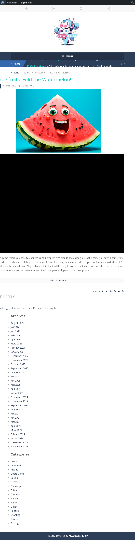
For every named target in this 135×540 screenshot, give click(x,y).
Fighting (15, 498)
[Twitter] (106, 291)
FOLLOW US (109, 8)
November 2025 (19, 360)
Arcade (14, 469)
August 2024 (17, 409)
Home (16, 73)
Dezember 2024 (19, 397)
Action (27, 73)
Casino (14, 477)
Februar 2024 (18, 434)
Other (14, 506)
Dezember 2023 (19, 442)
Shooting (15, 514)
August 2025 (17, 372)
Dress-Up (16, 486)
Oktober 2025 (18, 364)
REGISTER (54, 8)
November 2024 (19, 401)
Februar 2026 (18, 347)
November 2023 (19, 446)
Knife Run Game (36, 63)
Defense (15, 481)
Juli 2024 (15, 413)
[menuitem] (3, 2)
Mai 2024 (16, 421)
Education (16, 494)
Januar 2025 (17, 393)
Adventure (16, 465)
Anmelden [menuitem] (12, 2)
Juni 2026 (15, 331)
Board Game (17, 473)
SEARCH (81, 8)
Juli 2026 (15, 327)
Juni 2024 (15, 417)
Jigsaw (14, 502)
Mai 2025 (16, 384)
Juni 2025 (15, 380)
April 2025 (16, 388)
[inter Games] (67, 30)
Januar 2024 (17, 438)
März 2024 (16, 430)
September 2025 (19, 368)
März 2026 (16, 343)
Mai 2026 (16, 335)
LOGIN (26, 8)
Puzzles (15, 510)
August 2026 (17, 323)
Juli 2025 (15, 376)
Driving (14, 490)
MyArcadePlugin (78, 535)
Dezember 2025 (19, 355)
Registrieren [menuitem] (26, 2)
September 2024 (19, 405)
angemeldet (10, 308)
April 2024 (16, 425)
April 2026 (16, 339)
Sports (14, 519)
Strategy (15, 523)
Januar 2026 (17, 351)
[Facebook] (102, 291)
